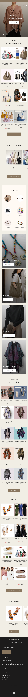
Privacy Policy (5, 679)
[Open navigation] (2, 5)
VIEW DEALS (14, 631)
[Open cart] (26, 5)
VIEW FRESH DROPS (14, 176)
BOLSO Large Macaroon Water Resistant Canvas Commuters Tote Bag (7, 126)
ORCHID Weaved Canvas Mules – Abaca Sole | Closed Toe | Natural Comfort (7, 540)
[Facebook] (2, 668)
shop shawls (14, 22)
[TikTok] (8, 668)
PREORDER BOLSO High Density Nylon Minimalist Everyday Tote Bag (21, 63)
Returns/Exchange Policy (7, 675)
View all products (14, 134)
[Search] (23, 5)
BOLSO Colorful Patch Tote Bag (7, 104)
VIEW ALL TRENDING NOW (14, 590)
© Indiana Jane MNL (14, 685)
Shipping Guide (5, 677)
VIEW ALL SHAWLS (14, 490)
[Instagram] (5, 668)
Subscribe (6, 651)
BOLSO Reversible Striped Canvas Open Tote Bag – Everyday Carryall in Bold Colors (7, 63)
